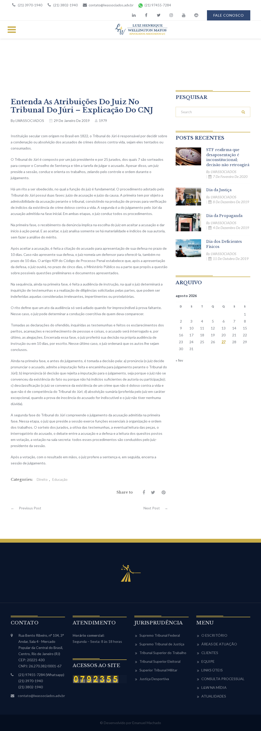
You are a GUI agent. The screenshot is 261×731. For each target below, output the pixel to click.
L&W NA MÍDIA (214, 687)
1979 (103, 120)
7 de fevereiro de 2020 (230, 176)
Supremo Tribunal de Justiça (161, 644)
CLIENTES (209, 652)
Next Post (155, 508)
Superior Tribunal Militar (158, 670)
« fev (179, 360)
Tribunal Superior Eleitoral (159, 661)
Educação (60, 479)
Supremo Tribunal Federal (159, 635)
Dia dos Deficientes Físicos (224, 244)
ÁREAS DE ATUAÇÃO (219, 644)
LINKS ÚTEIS (212, 670)
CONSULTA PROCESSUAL (222, 679)
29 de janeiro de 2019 (72, 120)
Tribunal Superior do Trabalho (162, 652)
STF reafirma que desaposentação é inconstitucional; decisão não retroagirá (227, 157)
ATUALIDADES (213, 696)
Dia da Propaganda (224, 215)
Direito (42, 479)
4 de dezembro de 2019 (231, 227)
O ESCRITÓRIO (214, 635)
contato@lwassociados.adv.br (41, 695)
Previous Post (26, 508)
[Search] (243, 112)
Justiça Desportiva (154, 679)
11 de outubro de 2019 (231, 258)
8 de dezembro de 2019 (231, 202)
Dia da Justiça (218, 190)
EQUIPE (208, 661)
